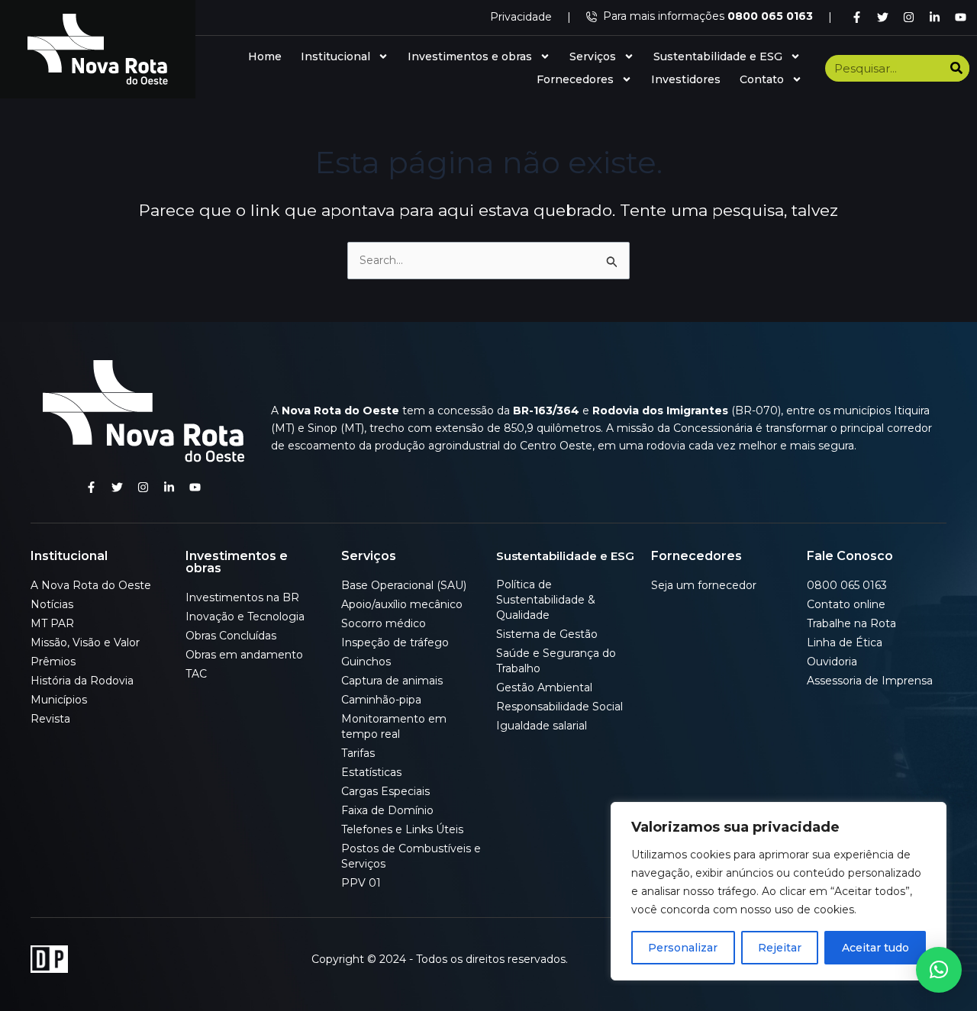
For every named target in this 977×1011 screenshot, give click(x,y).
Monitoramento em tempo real (394, 726)
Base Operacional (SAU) (403, 585)
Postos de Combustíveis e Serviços (411, 856)
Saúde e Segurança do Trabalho (556, 660)
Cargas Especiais (385, 791)
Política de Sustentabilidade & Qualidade (545, 600)
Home (265, 56)
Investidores (686, 79)
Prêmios (53, 661)
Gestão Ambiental (544, 687)
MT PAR (52, 623)
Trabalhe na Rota (851, 623)
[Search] (956, 68)
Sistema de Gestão (547, 634)
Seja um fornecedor (703, 585)
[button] (939, 970)
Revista (50, 719)
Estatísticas (371, 772)
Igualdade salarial (541, 725)
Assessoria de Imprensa (870, 680)
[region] (778, 891)
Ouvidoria (832, 661)
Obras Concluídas (230, 635)
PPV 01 (361, 883)
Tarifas (358, 753)
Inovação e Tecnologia (245, 616)
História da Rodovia (82, 680)
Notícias (52, 604)
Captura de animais (392, 680)
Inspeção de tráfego (395, 642)
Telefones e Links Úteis (402, 829)
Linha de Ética (844, 642)
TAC (196, 674)
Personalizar (682, 948)
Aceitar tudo (875, 948)
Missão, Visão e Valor (85, 642)
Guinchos (366, 661)
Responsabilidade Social (559, 706)
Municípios (59, 700)
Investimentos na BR (242, 597)
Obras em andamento (244, 655)
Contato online (846, 604)
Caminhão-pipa (381, 700)
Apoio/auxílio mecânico (402, 604)
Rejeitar (779, 948)
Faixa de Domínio (387, 810)
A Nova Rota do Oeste (91, 585)
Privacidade (521, 17)
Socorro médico (383, 623)
